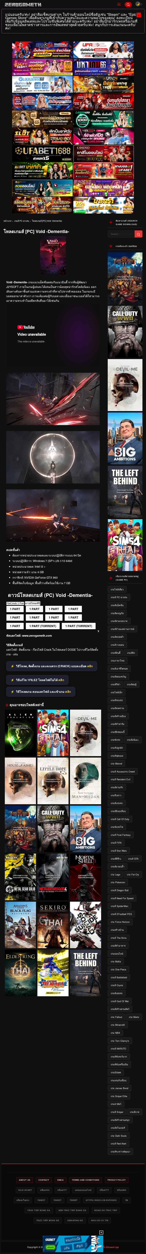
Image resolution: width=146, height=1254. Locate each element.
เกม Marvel (116, 763)
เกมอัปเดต (116, 1072)
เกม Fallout (116, 1017)
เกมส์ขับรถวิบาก (119, 1056)
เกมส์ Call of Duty (120, 819)
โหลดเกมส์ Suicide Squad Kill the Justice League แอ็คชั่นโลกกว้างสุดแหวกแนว (85, 942)
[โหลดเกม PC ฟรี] (53, 482)
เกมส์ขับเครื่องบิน (119, 1064)
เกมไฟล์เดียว (117, 589)
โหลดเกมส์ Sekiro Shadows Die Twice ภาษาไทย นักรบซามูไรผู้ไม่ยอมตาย (53, 942)
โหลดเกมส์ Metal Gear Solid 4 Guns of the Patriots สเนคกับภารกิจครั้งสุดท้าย (53, 893)
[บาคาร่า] (42, 170)
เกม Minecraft (118, 1024)
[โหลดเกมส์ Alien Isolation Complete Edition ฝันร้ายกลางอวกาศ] (20, 733)
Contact (43, 1180)
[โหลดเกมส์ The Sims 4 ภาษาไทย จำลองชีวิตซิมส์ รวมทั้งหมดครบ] (53, 733)
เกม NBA (115, 1032)
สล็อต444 (44, 1190)
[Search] (128, 4)
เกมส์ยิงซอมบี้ (117, 732)
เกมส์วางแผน (117, 644)
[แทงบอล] (103, 170)
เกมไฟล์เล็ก (116, 692)
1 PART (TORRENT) (42, 626)
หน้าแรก (7, 220)
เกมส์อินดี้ (115, 652)
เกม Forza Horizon (120, 922)
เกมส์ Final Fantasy (121, 835)
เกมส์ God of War (120, 1001)
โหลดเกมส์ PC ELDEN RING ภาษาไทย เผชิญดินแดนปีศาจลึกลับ (20, 989)
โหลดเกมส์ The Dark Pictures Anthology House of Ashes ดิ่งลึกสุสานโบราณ (20, 797)
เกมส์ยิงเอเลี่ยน (118, 811)
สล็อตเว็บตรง (23, 1200)
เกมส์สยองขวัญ (118, 676)
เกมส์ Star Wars (119, 850)
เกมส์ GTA (133, 858)
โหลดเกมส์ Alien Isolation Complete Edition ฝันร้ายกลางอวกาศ (20, 750)
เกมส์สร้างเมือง (118, 716)
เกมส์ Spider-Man (119, 906)
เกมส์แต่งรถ (116, 993)
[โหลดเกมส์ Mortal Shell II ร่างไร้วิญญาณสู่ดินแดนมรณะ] (85, 877)
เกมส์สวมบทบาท (119, 621)
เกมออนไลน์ (117, 953)
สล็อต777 (62, 1190)
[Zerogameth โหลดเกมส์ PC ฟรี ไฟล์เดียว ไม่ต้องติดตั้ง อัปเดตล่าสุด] (58, 4)
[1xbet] (73, 1244)
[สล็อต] (42, 205)
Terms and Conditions (85, 1180)
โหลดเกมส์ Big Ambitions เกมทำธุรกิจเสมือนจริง (85, 845)
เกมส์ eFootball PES (121, 914)
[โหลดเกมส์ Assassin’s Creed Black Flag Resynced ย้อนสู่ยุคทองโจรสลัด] (20, 925)
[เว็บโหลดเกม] (53, 424)
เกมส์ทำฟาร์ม (117, 724)
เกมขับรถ (115, 739)
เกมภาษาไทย (117, 660)
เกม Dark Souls (119, 1135)
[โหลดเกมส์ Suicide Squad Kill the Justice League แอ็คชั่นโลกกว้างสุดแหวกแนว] (85, 925)
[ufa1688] (42, 153)
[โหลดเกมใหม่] (53, 541)
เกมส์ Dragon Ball (120, 890)
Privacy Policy (117, 1180)
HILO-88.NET (25, 1190)
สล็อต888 (121, 1190)
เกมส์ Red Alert (118, 1143)
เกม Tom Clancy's (120, 1040)
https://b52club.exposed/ (101, 1200)
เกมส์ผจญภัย (117, 613)
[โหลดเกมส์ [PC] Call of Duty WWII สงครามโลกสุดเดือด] (53, 829)
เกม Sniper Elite (119, 1096)
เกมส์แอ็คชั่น (117, 605)
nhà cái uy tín (99, 1220)
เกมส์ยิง (131, 652)
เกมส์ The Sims (119, 937)
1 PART (15, 609)
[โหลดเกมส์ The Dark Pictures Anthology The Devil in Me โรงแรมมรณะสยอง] (85, 733)
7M (126, 1200)
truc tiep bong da (38, 1210)
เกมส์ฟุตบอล (117, 755)
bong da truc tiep (105, 1210)
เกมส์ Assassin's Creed (123, 771)
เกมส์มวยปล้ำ (117, 866)
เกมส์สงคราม (117, 708)
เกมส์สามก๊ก (117, 787)
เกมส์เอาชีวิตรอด (119, 668)
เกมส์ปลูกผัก (117, 747)
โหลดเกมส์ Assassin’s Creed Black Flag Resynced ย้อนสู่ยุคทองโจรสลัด (20, 942)
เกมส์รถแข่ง (117, 700)
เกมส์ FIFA (116, 842)
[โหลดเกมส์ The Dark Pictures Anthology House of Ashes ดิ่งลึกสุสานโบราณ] (20, 781)
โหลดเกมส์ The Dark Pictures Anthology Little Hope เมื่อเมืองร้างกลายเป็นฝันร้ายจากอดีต (53, 797)
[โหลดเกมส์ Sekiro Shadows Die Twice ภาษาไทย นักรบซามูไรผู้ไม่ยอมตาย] (53, 925)
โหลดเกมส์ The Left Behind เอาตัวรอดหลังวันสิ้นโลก (85, 989)
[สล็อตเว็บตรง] (103, 188)
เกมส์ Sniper (117, 1112)
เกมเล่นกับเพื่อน (118, 1080)
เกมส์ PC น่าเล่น (21, 220)
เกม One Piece (118, 969)
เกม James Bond (119, 1088)
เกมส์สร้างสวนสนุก (120, 1120)
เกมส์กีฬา (115, 684)
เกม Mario (134, 1017)
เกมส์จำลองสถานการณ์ (122, 629)
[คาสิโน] (103, 153)
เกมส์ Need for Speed (122, 898)
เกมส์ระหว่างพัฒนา (120, 1151)
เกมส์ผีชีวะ (116, 858)
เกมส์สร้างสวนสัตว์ (120, 1009)
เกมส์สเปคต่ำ (117, 636)
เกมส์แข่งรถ (117, 803)
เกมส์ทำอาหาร (118, 945)
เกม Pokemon (118, 882)
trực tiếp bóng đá (47, 1220)
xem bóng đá (75, 1220)
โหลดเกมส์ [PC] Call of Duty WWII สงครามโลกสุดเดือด (53, 845)
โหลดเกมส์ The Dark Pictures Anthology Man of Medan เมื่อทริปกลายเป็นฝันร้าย (85, 797)
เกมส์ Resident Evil (120, 779)
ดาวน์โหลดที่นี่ (32, 603)
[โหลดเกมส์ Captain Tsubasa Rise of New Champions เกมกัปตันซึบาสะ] (53, 973)
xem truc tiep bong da (72, 1210)
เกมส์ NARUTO (118, 1048)
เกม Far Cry (133, 874)
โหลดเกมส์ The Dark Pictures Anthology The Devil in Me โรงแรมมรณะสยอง (85, 750)
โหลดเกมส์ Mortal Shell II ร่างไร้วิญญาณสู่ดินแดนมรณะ (85, 893)
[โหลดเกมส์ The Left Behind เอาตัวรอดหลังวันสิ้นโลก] (85, 973)
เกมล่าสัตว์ (116, 1104)
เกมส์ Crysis (117, 985)
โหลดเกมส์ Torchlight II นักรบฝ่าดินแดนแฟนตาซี (20, 847)
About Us (24, 1180)
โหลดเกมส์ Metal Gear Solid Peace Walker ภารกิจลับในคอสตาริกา (20, 893)
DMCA (60, 1180)
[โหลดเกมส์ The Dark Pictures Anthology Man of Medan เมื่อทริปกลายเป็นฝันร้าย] (85, 781)
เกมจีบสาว (116, 795)
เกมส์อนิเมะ (133, 739)
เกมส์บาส (134, 1112)
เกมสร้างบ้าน (117, 929)
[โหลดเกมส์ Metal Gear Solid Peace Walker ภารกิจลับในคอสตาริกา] (20, 877)
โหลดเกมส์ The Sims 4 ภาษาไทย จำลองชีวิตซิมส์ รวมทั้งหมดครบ (53, 749)
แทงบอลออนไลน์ (83, 1190)
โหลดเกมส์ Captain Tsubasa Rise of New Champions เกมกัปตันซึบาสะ (53, 990)
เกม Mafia (116, 961)
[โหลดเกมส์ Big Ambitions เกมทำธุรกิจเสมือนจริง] (85, 829)
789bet (41, 1200)
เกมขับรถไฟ (117, 827)
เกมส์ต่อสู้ (131, 684)
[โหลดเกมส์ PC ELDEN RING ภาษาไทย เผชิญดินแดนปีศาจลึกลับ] (20, 973)
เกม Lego (115, 874)
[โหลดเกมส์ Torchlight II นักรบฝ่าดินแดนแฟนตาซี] (20, 829)
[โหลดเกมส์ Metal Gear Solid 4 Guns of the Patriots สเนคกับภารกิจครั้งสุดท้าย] (53, 877)
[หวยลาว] (42, 188)
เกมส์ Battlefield (119, 977)
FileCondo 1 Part (15, 603)
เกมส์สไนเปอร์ (118, 1127)
